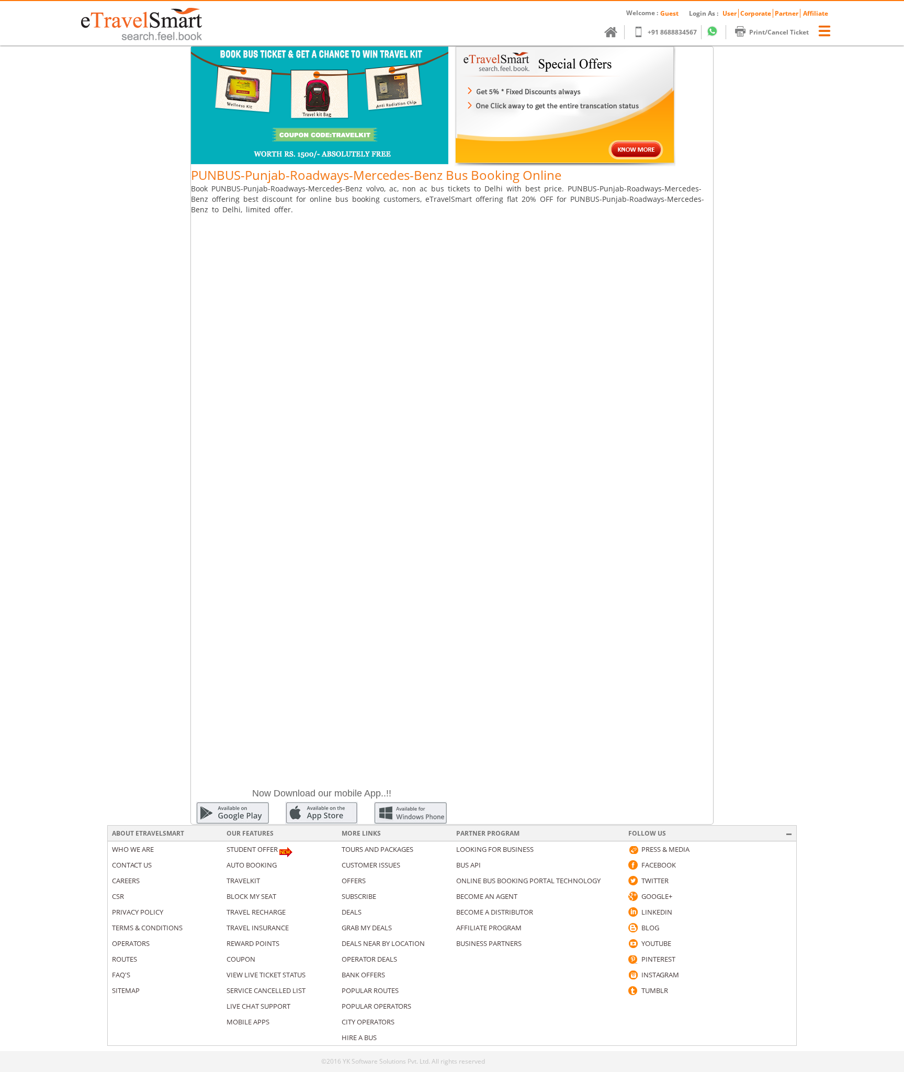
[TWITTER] (633, 880)
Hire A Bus (359, 1037)
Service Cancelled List (266, 990)
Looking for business (495, 849)
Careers (126, 880)
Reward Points (253, 943)
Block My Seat (251, 896)
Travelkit (243, 880)
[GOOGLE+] (633, 896)
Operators (131, 943)
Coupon (241, 959)
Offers (354, 880)
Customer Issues (371, 865)
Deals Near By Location (383, 943)
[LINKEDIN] (633, 912)
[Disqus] (452, 354)
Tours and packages (377, 849)
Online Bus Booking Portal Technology (528, 880)
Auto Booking (252, 865)
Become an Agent (486, 896)
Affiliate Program (489, 927)
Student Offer (252, 849)
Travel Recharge (256, 912)
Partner (786, 13)
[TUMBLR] (633, 990)
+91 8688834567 (672, 32)
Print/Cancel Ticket (779, 32)
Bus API (468, 865)
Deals (351, 912)
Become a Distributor (494, 912)
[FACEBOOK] (633, 865)
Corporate (755, 13)
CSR (118, 896)
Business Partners (489, 943)
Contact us (132, 865)
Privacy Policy (137, 912)
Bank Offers (363, 974)
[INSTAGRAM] (633, 974)
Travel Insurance (258, 927)
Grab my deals (367, 927)
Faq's (121, 974)
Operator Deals (369, 959)
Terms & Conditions (147, 927)
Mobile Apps (248, 1022)
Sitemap (126, 990)
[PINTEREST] (633, 959)
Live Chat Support (258, 1006)
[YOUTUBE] (633, 943)
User (729, 13)
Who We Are (133, 849)
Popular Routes (370, 990)
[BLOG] (633, 927)
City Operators (368, 1022)
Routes (124, 959)
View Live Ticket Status (266, 974)
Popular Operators (376, 1006)
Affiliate (815, 13)
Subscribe (359, 896)
